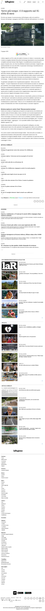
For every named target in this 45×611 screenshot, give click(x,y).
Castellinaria (3, 514)
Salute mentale (4, 548)
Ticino (2, 458)
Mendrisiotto (4, 464)
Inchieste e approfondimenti (7, 534)
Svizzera (3, 468)
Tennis (2, 488)
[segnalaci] (24, 2)
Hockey (3, 482)
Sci (2, 486)
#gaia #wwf (3, 560)
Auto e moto (4, 543)
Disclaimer (8, 597)
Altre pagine (4, 566)
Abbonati (29, 2)
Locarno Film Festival (5, 513)
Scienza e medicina (5, 553)
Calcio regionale (4, 485)
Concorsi (3, 577)
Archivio (3, 569)
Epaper (34, 2)
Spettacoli (3, 503)
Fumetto (3, 581)
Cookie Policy (12, 600)
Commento (3, 522)
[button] (25, 598)
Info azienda (4, 573)
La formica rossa (4, 525)
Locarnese (3, 461)
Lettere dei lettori (4, 528)
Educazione (3, 554)
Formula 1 (3, 490)
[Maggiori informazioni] (28, 54)
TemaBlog (3, 559)
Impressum (13, 597)
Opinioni (3, 520)
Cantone (3, 456)
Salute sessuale (4, 550)
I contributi (3, 526)
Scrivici (2, 584)
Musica (2, 511)
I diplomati (3, 545)
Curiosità (3, 540)
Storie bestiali (4, 539)
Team (2, 574)
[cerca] (20, 2)
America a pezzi (4, 477)
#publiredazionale (5, 562)
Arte (2, 502)
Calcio (2, 483)
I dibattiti (3, 530)
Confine (3, 474)
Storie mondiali (4, 493)
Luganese (3, 462)
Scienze (3, 508)
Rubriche (3, 532)
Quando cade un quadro (6, 547)
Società (3, 510)
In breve (3, 571)
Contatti (17, 597)
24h (2, 568)
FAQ (20, 597)
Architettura (3, 542)
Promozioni (3, 576)
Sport (2, 480)
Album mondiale (4, 498)
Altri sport (3, 491)
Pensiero (3, 507)
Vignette (3, 582)
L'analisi (3, 523)
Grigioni (2, 465)
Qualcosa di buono (5, 556)
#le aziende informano (6, 564)
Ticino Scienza (4, 551)
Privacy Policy (5, 600)
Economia (3, 517)
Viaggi (2, 535)
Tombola (3, 579)
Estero (3, 473)
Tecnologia (3, 537)
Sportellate (3, 494)
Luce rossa (3, 496)
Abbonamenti (3, 597)
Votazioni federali (5, 470)
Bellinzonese (4, 459)
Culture (3, 500)
